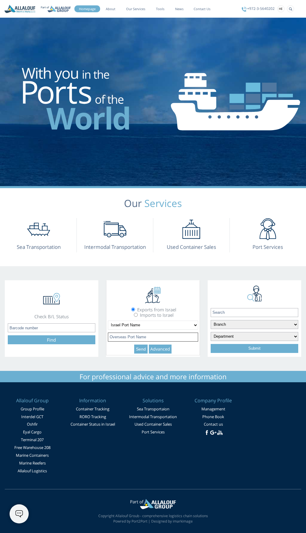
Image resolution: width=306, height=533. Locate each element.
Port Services (153, 432)
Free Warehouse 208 (32, 447)
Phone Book (213, 416)
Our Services (135, 9)
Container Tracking (92, 409)
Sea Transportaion (153, 409)
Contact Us (202, 9)
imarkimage (183, 521)
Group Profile (32, 409)
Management (213, 409)
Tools (160, 9)
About (110, 9)
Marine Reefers (32, 463)
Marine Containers (32, 455)
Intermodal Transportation (153, 416)
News (179, 9)
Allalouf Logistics (32, 470)
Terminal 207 (32, 439)
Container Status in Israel (93, 424)
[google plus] (213, 432)
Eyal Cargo (32, 432)
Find (51, 340)
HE (281, 9)
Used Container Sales (153, 424)
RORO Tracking (92, 416)
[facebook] (207, 432)
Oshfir (32, 424)
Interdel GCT (32, 416)
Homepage (87, 9)
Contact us (213, 424)
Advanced (160, 349)
